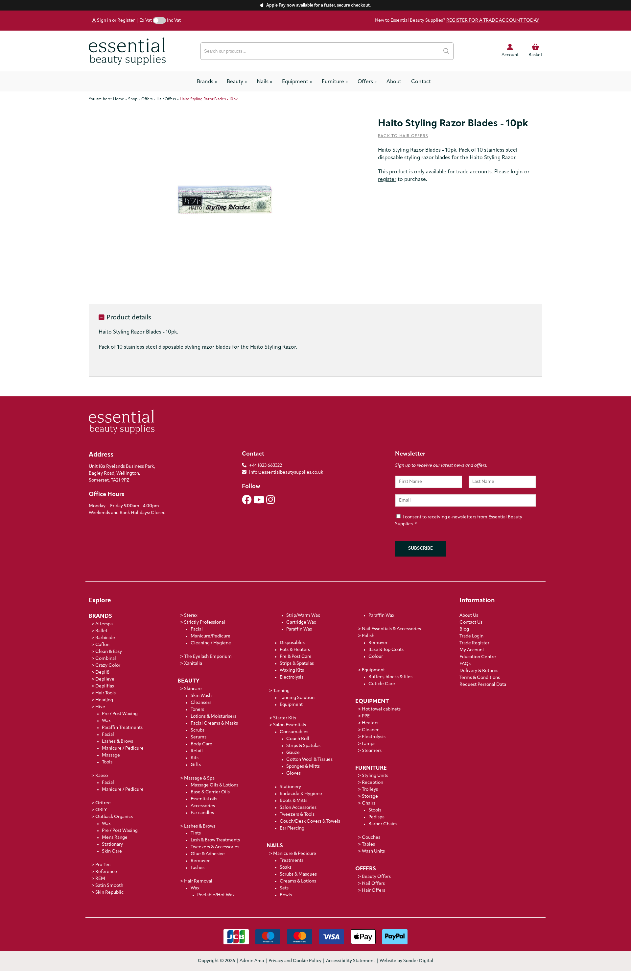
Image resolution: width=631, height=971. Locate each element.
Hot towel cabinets (381, 709)
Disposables (292, 642)
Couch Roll (297, 738)
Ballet (101, 631)
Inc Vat (174, 20)
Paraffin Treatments (122, 727)
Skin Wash (201, 695)
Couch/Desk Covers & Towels (310, 821)
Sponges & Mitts (303, 766)
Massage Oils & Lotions (214, 785)
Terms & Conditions (479, 677)
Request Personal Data (482, 684)
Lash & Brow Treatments (215, 840)
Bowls (286, 895)
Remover (200, 861)
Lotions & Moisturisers (213, 716)
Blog (464, 629)
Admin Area (252, 961)
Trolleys (370, 789)
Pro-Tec (102, 864)
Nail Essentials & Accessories (391, 629)
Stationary (112, 844)
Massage (111, 755)
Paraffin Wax (299, 629)
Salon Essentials (289, 725)
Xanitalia (193, 663)
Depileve (104, 679)
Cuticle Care (381, 684)
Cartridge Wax (301, 622)
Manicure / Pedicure (123, 748)
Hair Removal (198, 881)
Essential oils (204, 799)
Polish (368, 636)
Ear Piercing (292, 828)
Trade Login (471, 636)
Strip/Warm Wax (303, 615)
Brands (207, 82)
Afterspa (104, 624)
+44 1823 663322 (265, 465)
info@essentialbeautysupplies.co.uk (286, 472)
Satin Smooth (109, 885)
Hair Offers (373, 890)
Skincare (193, 688)
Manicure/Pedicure (210, 636)
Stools (374, 810)
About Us (468, 615)
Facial (108, 734)
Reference (106, 871)
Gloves (293, 773)
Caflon (102, 644)
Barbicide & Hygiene (301, 793)
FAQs (465, 663)
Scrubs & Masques (298, 874)
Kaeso (101, 775)
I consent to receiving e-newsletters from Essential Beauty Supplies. (458, 521)
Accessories (203, 806)
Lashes (197, 867)
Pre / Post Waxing (120, 713)
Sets (284, 888)
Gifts (196, 764)
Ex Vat (145, 20)
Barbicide (105, 637)
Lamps (368, 743)
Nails (264, 82)
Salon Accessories (298, 807)
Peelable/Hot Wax (216, 895)
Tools (107, 762)
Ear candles (202, 812)
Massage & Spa (199, 778)
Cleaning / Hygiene (211, 643)
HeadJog (104, 700)
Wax (106, 720)
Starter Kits (284, 718)
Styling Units (375, 775)
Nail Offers (373, 883)
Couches (371, 837)
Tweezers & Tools (297, 814)
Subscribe (420, 548)
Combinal (105, 658)
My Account (471, 650)
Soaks (286, 867)
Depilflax (104, 686)
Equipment (297, 82)
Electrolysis (291, 677)
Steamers (372, 750)
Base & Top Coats (386, 649)
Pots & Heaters (295, 649)
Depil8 (102, 672)
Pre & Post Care (296, 656)
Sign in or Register (115, 20)
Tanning (281, 690)
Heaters (370, 723)
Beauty (237, 82)
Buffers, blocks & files (390, 677)
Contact (421, 82)
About (393, 82)
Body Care (201, 744)
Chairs (368, 803)
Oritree (103, 803)
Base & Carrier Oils (210, 792)
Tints (196, 833)
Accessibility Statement (350, 961)
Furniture (335, 82)
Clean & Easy (108, 651)
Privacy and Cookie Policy (295, 961)
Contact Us (470, 622)
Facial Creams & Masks (214, 723)
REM (100, 878)
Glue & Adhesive (208, 854)
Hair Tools (105, 693)
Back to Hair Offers (403, 136)
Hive (100, 707)
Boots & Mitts (293, 800)
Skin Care (112, 851)
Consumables (294, 732)
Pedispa (376, 817)
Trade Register (474, 643)
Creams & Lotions (298, 881)
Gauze (293, 752)
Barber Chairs (382, 824)
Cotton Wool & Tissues (309, 759)
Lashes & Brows (117, 741)
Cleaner (370, 730)
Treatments (291, 860)
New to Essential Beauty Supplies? (457, 20)
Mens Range (115, 837)
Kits (195, 758)
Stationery (290, 786)
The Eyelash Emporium (208, 656)
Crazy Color (107, 665)
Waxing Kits (292, 670)
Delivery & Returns (478, 670)
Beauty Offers (376, 876)
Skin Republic (109, 892)
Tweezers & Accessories (215, 847)
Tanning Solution (297, 697)
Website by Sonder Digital (406, 961)
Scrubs (197, 730)
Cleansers (201, 702)
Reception (372, 782)
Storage (370, 796)
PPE (366, 716)
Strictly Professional (204, 622)
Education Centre (477, 657)
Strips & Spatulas (297, 663)
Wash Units (373, 851)
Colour (375, 656)
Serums (198, 737)
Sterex (191, 615)
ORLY (101, 810)
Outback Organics (114, 816)
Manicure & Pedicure (294, 853)
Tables (368, 844)
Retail (197, 751)
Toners (197, 709)
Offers (367, 82)
